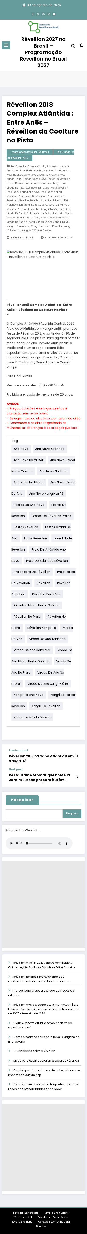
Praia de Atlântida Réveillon (47, 561)
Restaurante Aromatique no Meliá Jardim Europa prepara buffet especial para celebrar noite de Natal (39, 777)
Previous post (18, 750)
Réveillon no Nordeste (25, 1213)
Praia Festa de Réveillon (32, 196)
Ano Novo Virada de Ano (39, 174)
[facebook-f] (33, 14)
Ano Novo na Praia (54, 170)
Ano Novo (16, 166)
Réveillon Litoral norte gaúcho (29, 204)
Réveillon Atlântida (41, 200)
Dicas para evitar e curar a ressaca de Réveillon (46, 1060)
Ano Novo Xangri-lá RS (46, 494)
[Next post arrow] (77, 777)
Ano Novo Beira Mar (57, 166)
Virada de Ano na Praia (54, 217)
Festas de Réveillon (59, 179)
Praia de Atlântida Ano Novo (23, 192)
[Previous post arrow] (77, 756)
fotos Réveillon (33, 187)
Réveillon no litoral (18, 209)
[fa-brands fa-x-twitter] (38, 14)
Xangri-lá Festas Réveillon (47, 226)
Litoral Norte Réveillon (55, 187)
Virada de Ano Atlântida (21, 213)
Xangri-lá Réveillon (46, 706)
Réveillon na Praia (59, 204)
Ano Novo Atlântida (34, 166)
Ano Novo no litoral (28, 482)
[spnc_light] (81, 46)
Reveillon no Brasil (22, 237)
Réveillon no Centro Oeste (53, 1217)
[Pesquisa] (73, 46)
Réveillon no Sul (22, 1217)
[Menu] (6, 45)
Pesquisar (22, 799)
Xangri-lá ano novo (18, 226)
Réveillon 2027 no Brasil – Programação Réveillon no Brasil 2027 (43, 52)
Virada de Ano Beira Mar (50, 213)
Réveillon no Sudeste (56, 1213)
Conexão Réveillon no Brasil (54, 1221)
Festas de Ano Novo (34, 179)
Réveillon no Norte (21, 1221)
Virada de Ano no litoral (21, 222)
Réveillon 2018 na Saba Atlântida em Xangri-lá (41, 758)
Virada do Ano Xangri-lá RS (52, 222)
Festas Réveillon (47, 183)
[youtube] (54, 14)
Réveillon (23, 200)
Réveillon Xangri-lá (41, 209)
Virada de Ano (62, 209)
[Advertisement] (43, 904)
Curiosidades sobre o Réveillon (34, 1051)
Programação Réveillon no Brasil (30, 152)
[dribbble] (43, 14)
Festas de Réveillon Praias (22, 183)
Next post (16, 769)
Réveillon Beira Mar (46, 594)
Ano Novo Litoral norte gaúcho (24, 170)
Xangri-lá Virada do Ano (36, 230)
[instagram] (49, 14)
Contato (41, 1226)
